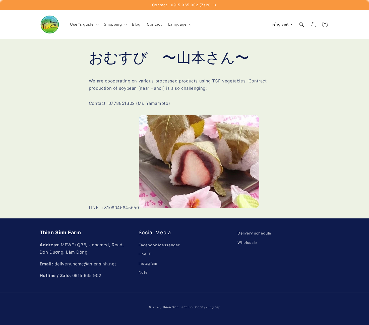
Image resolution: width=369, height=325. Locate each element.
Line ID (145, 254)
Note (143, 272)
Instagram (148, 263)
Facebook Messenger (159, 245)
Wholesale (247, 242)
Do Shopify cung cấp (204, 307)
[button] (84, 24)
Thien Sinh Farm (175, 307)
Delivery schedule (254, 233)
